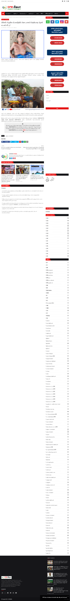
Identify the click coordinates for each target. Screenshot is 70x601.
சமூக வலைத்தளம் (57, 421)
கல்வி (57, 373)
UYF (57, 313)
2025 (57, 220)
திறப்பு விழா (57, 439)
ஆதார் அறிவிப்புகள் (57, 335)
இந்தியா (57, 338)
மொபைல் (57, 502)
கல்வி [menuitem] (37, 13)
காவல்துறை (57, 381)
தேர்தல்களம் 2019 (57, 447)
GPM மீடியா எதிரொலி (57, 280)
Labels (47, 259)
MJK (57, 287)
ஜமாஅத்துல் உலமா (57, 550)
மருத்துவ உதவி (57, 480)
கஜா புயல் (57, 378)
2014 (57, 248)
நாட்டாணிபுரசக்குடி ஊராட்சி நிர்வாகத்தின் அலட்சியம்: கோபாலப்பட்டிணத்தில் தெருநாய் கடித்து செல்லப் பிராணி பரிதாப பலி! (61, 590)
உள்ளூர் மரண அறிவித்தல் (57, 361)
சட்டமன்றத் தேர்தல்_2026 (57, 416)
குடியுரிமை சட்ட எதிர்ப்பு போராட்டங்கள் (57, 404)
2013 (57, 251)
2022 (57, 228)
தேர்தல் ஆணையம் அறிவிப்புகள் (57, 444)
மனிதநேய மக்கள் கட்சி (57, 485)
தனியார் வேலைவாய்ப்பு (57, 437)
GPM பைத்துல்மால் (57, 272)
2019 (57, 236)
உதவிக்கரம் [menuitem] (31, 13)
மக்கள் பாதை (57, 474)
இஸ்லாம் (57, 348)
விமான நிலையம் (57, 522)
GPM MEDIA (4, 27)
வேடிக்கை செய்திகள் (57, 540)
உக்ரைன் (57, 351)
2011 (57, 256)
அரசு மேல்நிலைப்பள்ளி (57, 325)
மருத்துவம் (57, 482)
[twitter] (64, 1)
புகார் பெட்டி (57, 464)
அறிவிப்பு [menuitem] (15, 13)
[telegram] (5, 593)
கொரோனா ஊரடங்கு (57, 409)
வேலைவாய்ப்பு (57, 543)
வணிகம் (57, 512)
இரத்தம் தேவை (57, 341)
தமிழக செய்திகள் (57, 432)
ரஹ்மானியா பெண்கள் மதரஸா (57, 505)
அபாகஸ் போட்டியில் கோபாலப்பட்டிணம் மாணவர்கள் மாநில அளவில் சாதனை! (61, 561)
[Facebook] (10, 158)
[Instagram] (13, 158)
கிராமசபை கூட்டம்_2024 (57, 399)
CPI (57, 265)
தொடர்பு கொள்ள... (11, 1)
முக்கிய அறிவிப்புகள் (57, 500)
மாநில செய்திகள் (57, 490)
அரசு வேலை (57, 328)
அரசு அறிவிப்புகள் (57, 323)
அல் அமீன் (57, 330)
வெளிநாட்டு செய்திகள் (57, 535)
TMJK (57, 305)
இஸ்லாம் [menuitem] (56, 13)
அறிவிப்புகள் (57, 333)
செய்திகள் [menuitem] (8, 13)
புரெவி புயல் (57, 469)
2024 (57, 223)
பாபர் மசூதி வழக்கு (57, 462)
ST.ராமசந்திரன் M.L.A (57, 303)
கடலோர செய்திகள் (57, 368)
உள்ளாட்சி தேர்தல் (57, 353)
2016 (57, 243)
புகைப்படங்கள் (57, 467)
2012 (57, 253)
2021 (57, 230)
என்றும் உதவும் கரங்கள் (57, 366)
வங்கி (57, 510)
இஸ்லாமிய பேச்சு (57, 346)
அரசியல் (57, 320)
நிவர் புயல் (57, 457)
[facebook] (62, 1)
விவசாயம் (57, 525)
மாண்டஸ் (57, 487)
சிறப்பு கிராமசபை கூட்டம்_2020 (57, 426)
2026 (57, 218)
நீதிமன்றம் (57, 459)
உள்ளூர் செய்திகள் (57, 358)
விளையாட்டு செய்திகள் (57, 533)
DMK (57, 267)
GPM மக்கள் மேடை (57, 275)
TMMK (57, 308)
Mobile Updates (57, 290)
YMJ (57, 318)
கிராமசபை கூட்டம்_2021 (57, 391)
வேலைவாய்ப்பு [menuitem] (23, 13)
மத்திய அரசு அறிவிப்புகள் (57, 477)
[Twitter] (11, 158)
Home (2, 17)
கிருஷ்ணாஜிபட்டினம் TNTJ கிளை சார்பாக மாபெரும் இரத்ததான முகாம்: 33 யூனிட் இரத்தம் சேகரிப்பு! (22, 178)
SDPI (57, 298)
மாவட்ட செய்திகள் (57, 492)
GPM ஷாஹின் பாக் (57, 282)
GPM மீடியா (57, 277)
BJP (57, 262)
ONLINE (57, 293)
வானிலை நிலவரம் (57, 517)
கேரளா (57, 406)
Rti (57, 295)
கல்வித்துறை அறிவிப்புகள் (57, 376)
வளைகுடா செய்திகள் (57, 515)
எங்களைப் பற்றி (3, 1)
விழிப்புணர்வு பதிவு (57, 528)
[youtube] (68, 1)
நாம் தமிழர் (57, 454)
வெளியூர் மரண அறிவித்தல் (57, 538)
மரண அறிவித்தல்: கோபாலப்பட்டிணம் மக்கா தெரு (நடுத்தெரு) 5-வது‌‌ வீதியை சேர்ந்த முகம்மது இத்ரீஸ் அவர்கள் (61, 575)
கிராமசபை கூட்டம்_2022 (57, 394)
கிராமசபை (57, 384)
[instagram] (66, 1)
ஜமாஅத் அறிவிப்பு (57, 548)
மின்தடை (57, 495)
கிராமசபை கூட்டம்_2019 (57, 386)
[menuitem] (3, 13)
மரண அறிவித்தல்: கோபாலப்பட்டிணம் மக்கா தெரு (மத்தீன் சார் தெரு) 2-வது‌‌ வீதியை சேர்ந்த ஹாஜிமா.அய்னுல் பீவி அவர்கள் (60, 582)
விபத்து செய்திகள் (57, 520)
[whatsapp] (48, 21)
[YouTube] (15, 158)
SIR (57, 300)
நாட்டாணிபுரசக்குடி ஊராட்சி (57, 452)
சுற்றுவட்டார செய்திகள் (8, 17)
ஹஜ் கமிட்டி (57, 553)
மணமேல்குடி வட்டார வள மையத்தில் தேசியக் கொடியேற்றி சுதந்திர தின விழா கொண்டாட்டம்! (37, 177)
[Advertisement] (26, 66)
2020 (57, 233)
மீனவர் (57, 497)
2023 (57, 225)
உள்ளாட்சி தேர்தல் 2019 (57, 356)
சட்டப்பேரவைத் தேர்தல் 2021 (57, 414)
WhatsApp (57, 315)
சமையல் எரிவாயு (57, 424)
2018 (57, 238)
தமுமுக (57, 434)
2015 (57, 246)
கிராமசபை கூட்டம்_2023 (57, 396)
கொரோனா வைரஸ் (57, 411)
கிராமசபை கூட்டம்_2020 (57, 389)
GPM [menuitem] (41, 13)
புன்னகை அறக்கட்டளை (57, 472)
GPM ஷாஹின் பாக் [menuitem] (49, 13)
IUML (57, 285)
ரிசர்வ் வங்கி (57, 507)
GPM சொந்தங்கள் (57, 270)
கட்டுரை (57, 371)
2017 (57, 241)
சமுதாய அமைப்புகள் (57, 419)
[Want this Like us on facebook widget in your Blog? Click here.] (68, 599)
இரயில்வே (57, 343)
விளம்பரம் (57, 530)
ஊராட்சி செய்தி (57, 363)
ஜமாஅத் (57, 545)
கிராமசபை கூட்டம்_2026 (57, 401)
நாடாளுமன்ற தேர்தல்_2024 (57, 449)
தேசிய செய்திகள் (57, 442)
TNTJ (57, 310)
